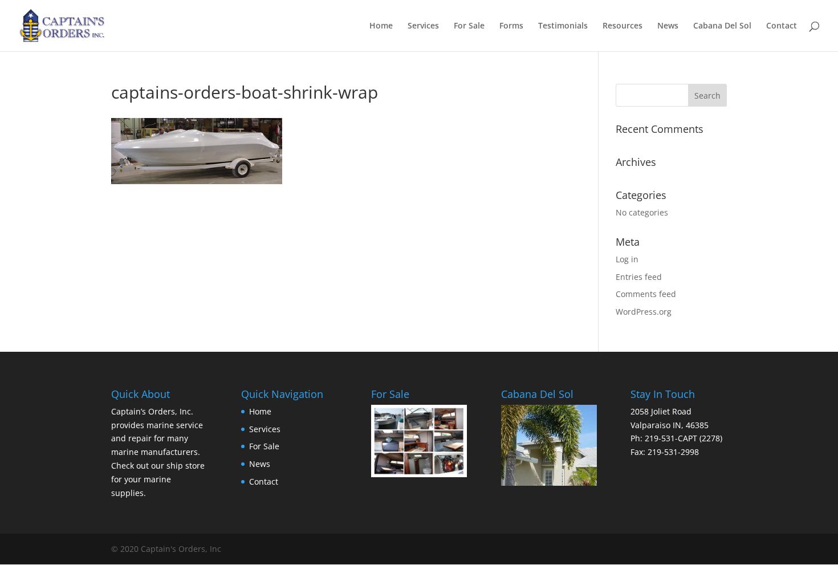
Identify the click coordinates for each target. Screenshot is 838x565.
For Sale (469, 26)
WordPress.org (644, 311)
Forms (511, 26)
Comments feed (646, 293)
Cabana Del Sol (722, 26)
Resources (622, 26)
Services (423, 26)
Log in (627, 259)
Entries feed (639, 276)
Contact (781, 26)
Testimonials (563, 26)
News (667, 26)
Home (381, 26)
